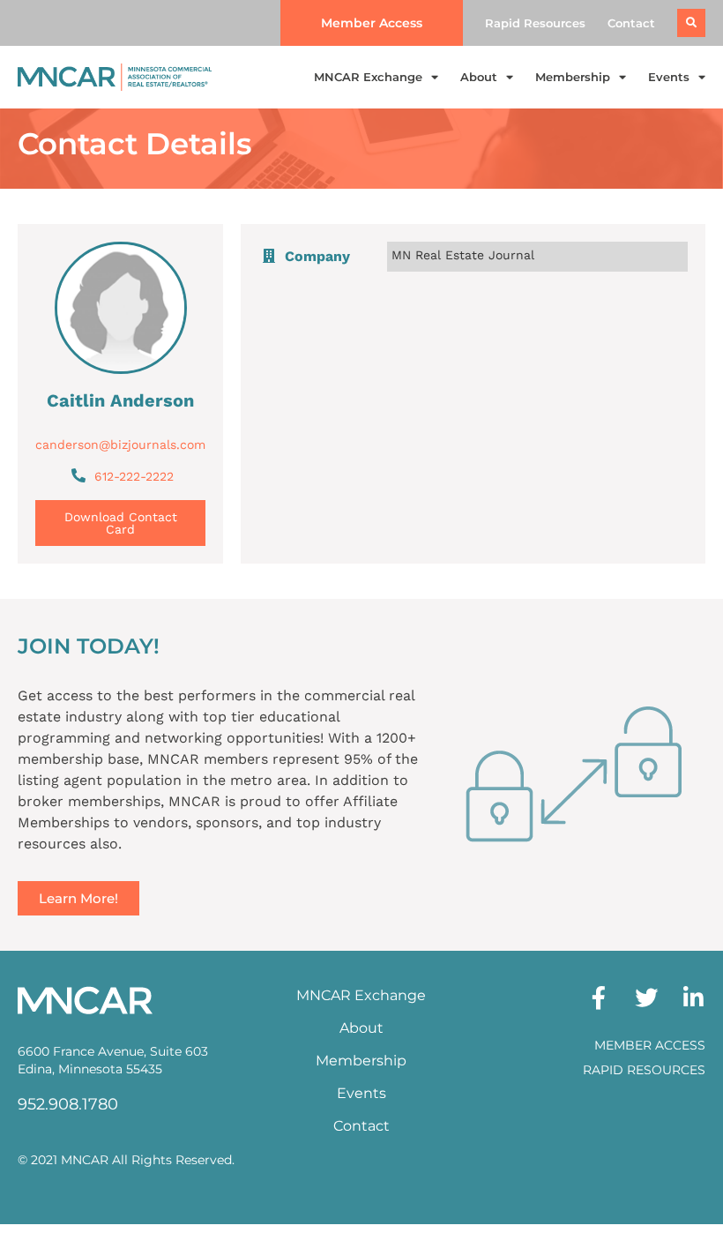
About (478, 77)
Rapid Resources (535, 23)
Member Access (649, 1045)
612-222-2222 (134, 476)
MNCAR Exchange (368, 77)
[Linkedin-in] (693, 997)
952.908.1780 (68, 1104)
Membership (572, 77)
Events (668, 77)
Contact (631, 23)
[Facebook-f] (598, 997)
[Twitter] (646, 997)
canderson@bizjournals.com (120, 444)
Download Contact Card (120, 523)
